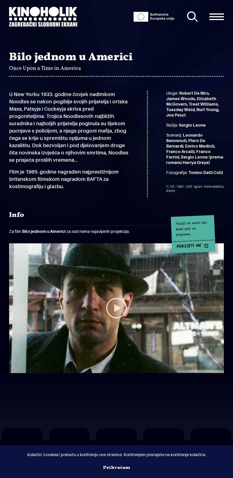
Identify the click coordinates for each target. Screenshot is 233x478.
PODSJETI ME (189, 246)
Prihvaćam (116, 468)
